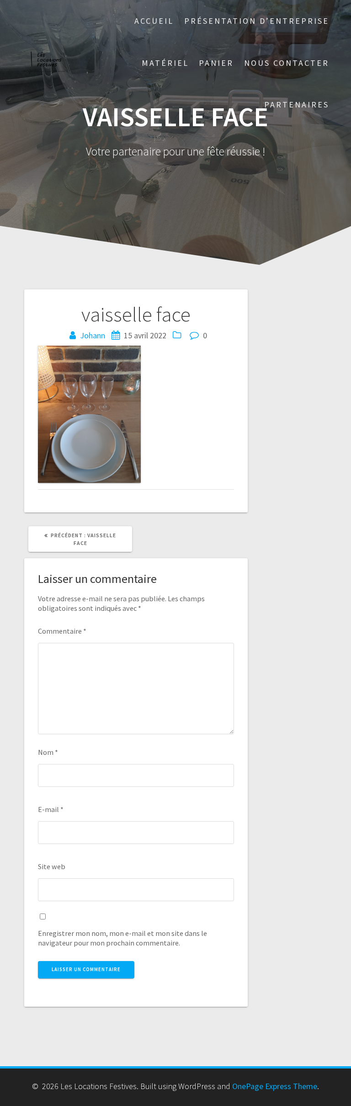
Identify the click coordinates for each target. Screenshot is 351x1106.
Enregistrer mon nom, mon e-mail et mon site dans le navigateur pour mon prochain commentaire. (122, 938)
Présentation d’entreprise (256, 21)
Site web (51, 866)
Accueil (154, 21)
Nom (48, 752)
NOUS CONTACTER (286, 63)
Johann (92, 335)
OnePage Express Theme (274, 1086)
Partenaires (296, 104)
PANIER (216, 63)
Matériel (165, 63)
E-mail (51, 809)
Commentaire (62, 631)
